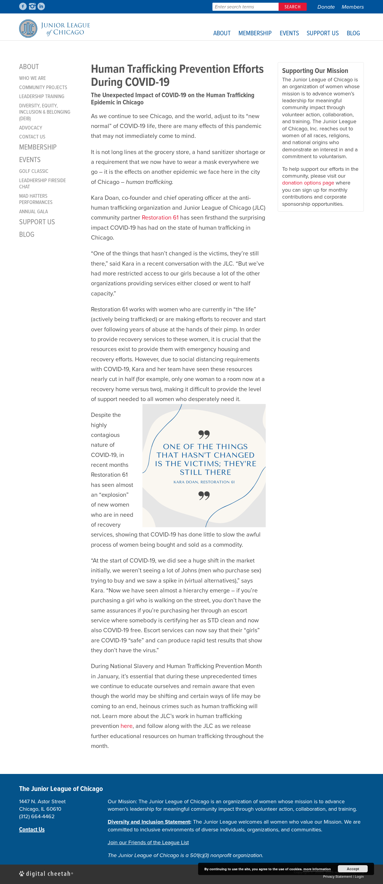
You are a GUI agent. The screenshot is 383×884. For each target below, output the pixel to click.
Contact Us (32, 136)
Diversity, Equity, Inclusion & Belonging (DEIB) (44, 112)
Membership (255, 32)
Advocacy (30, 127)
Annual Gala (33, 211)
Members (353, 7)
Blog (353, 32)
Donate (326, 7)
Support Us (323, 32)
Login (359, 876)
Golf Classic (33, 171)
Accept (353, 868)
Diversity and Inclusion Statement (149, 822)
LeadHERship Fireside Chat (42, 183)
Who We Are (32, 78)
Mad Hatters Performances (35, 199)
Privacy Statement (337, 876)
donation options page (308, 183)
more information (317, 869)
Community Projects (43, 87)
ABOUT (222, 32)
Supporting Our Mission (315, 70)
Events (289, 32)
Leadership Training (41, 96)
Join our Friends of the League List (148, 842)
